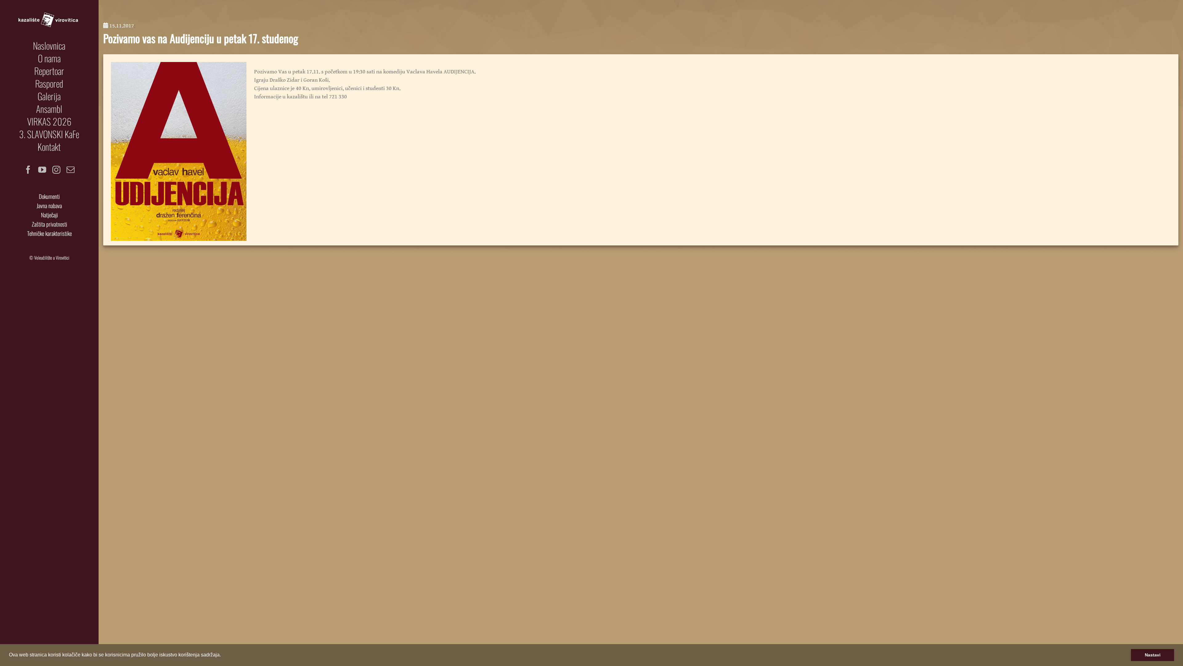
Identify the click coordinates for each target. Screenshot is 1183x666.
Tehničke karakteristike (49, 233)
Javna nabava (49, 205)
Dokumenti (49, 196)
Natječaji (49, 215)
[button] (223, 655)
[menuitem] (49, 45)
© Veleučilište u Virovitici (49, 257)
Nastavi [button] (1153, 654)
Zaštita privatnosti (49, 224)
